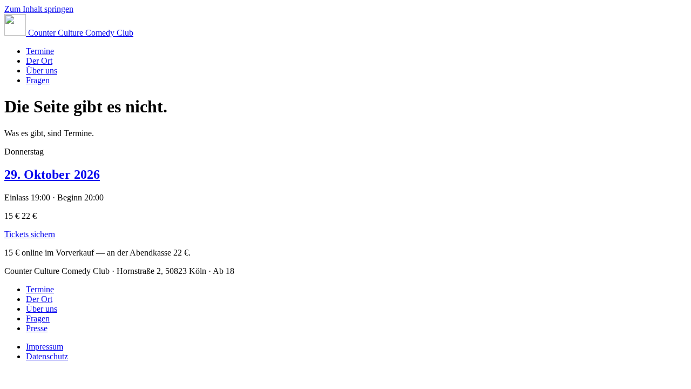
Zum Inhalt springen (38, 9)
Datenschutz (47, 356)
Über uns (41, 70)
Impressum (44, 346)
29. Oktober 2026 (52, 174)
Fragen (38, 80)
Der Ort (39, 60)
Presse (37, 328)
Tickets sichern (29, 234)
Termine (40, 51)
